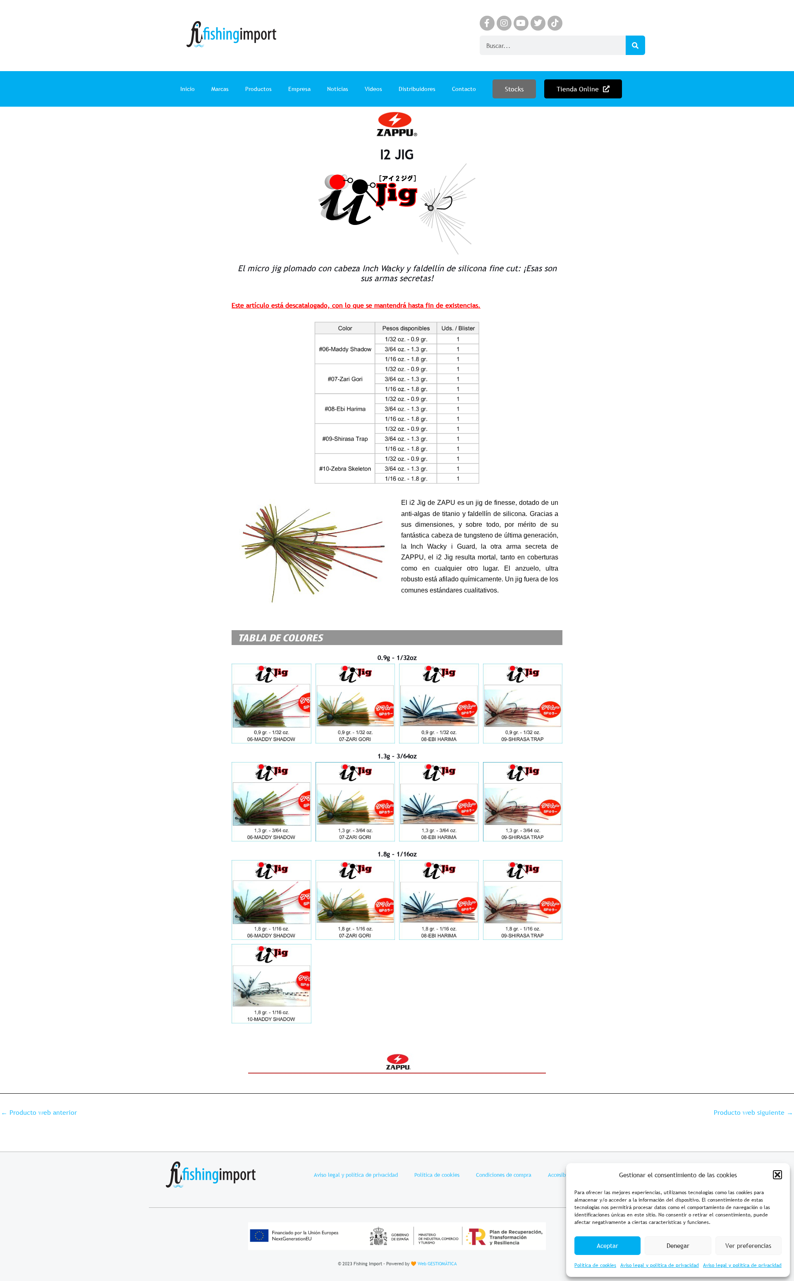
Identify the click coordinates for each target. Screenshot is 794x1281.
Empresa (299, 89)
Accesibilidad (563, 1174)
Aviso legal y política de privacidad (659, 1265)
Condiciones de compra (503, 1174)
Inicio (187, 89)
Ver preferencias (748, 1245)
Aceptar (607, 1245)
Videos (373, 89)
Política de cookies (595, 1265)
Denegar (678, 1245)
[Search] (635, 45)
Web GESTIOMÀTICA (437, 1263)
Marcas (220, 89)
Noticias (337, 89)
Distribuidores (417, 89)
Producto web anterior (39, 1112)
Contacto (464, 89)
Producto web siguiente (753, 1112)
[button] (777, 1175)
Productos (258, 89)
